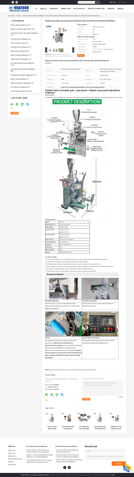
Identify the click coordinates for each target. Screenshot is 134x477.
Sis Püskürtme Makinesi (19, 87)
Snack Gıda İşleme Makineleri (21, 83)
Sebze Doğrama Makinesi (19, 55)
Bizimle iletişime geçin (96, 8)
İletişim (80, 55)
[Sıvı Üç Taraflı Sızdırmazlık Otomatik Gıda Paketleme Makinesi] (52, 418)
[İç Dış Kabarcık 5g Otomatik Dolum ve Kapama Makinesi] (100, 418)
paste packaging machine (89, 370)
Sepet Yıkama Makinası (19, 79)
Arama (97, 2)
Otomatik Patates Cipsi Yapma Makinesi (24, 33)
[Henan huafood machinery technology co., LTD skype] (28, 104)
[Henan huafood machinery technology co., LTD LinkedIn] (16, 2)
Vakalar (120, 8)
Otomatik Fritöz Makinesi (19, 39)
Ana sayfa (11, 16)
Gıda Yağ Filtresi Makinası (19, 47)
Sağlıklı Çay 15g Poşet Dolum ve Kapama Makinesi (116, 428)
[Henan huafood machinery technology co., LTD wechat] (23, 104)
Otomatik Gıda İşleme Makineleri (22, 75)
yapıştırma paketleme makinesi (58, 370)
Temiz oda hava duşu (18, 43)
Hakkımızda (54, 8)
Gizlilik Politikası (25, 475)
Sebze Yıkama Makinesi (19, 25)
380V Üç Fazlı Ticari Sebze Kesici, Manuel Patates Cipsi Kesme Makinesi (69, 461)
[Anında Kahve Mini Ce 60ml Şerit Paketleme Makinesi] (68, 418)
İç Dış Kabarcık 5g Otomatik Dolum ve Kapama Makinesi (100, 428)
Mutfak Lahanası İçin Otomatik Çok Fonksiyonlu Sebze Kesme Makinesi (67, 456)
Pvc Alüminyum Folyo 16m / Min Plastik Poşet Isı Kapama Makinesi (84, 428)
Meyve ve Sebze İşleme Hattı (21, 29)
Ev (36, 8)
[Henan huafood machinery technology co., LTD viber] (13, 108)
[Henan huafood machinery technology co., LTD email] (13, 104)
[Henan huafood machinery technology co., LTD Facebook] (13, 2)
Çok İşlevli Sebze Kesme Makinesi (22, 63)
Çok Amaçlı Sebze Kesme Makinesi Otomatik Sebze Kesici (67, 451)
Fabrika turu (66, 8)
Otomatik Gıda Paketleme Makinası (33, 16)
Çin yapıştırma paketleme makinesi (39, 475)
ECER (113, 475)
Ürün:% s (43, 8)
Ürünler (18, 16)
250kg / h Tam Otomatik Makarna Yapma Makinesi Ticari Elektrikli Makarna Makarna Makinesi (40, 456)
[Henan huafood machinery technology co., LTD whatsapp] (18, 104)
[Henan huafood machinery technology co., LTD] (19, 9)
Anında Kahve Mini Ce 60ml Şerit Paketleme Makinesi (68, 428)
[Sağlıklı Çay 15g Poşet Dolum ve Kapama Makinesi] (116, 418)
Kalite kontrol (79, 8)
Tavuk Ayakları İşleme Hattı (20, 91)
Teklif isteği (112, 2)
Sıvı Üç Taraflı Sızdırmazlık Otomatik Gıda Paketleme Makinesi (52, 428)
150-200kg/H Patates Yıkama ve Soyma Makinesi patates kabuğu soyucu (39, 461)
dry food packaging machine (74, 370)
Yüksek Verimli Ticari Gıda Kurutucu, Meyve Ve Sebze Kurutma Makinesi (38, 451)
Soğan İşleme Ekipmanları (19, 59)
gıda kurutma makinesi (18, 51)
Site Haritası (12, 464)
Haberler (110, 8)
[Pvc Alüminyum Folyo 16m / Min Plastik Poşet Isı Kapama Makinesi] (84, 418)
